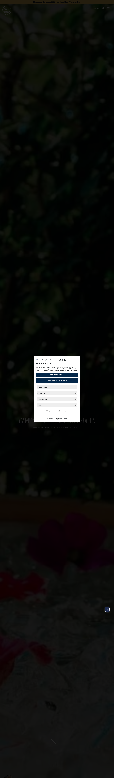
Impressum (62, 419)
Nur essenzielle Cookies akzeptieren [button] (57, 380)
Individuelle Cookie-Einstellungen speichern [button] (57, 411)
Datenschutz (52, 419)
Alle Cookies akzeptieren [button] (57, 375)
